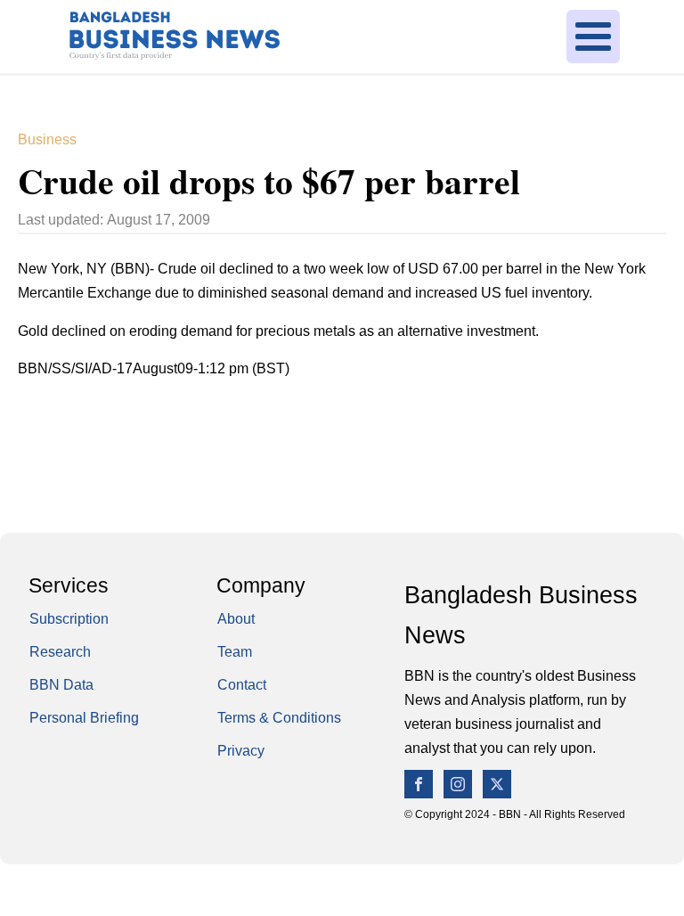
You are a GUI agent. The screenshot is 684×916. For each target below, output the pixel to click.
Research (60, 651)
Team (234, 651)
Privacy (241, 750)
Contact (241, 684)
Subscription (69, 618)
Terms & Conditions (279, 717)
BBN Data (61, 684)
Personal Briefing (84, 717)
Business (47, 139)
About (236, 618)
